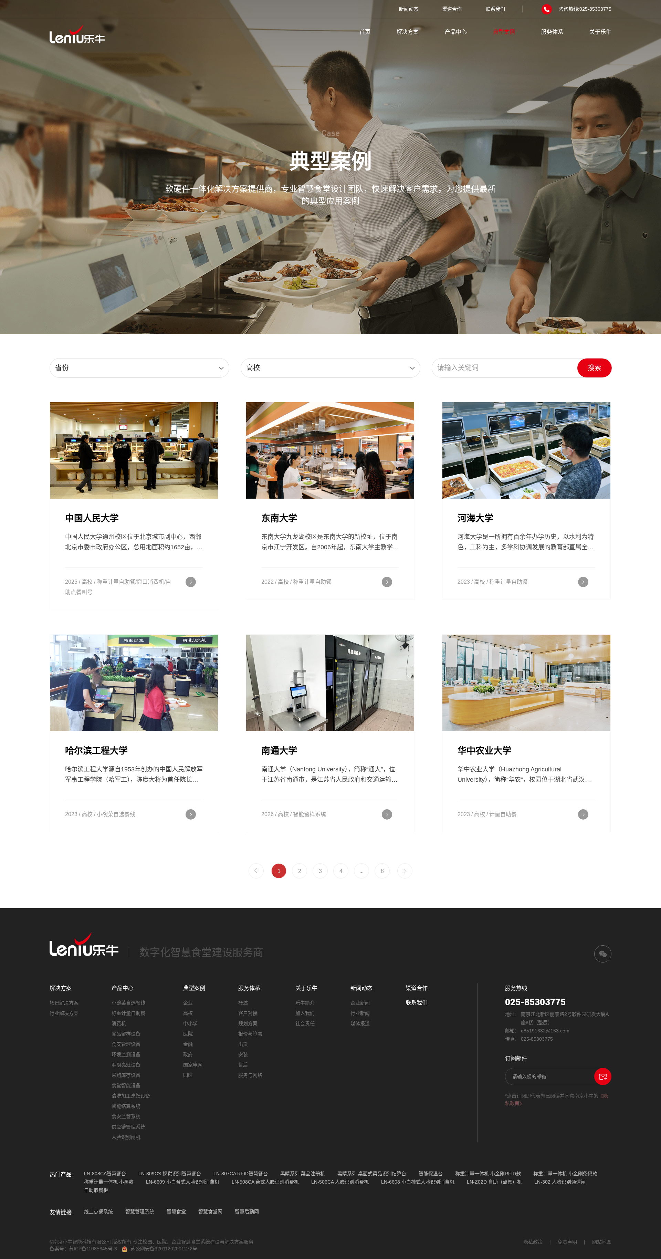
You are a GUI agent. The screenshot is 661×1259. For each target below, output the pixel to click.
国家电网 (192, 1065)
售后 (243, 1065)
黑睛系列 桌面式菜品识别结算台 (371, 1173)
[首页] (77, 33)
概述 (243, 1003)
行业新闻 (360, 1013)
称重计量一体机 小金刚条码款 (565, 1173)
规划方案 (248, 1023)
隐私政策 (533, 1242)
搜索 (594, 368)
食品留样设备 (126, 1034)
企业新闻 (360, 1003)
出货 (243, 1044)
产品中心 (456, 32)
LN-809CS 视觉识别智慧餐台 (169, 1173)
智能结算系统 (126, 1106)
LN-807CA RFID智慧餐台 (240, 1173)
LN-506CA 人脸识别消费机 (340, 1182)
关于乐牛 (600, 32)
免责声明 (567, 1242)
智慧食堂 (176, 1211)
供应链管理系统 (128, 1127)
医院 (188, 1034)
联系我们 (495, 9)
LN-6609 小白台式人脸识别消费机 (182, 1182)
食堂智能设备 (126, 1085)
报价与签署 (250, 1034)
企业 (188, 1003)
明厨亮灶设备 (126, 1065)
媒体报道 (360, 1023)
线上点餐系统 (98, 1211)
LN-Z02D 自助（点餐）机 (494, 1182)
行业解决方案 (64, 1013)
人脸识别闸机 (126, 1137)
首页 (364, 32)
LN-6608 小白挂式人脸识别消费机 (417, 1182)
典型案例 (504, 32)
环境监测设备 (126, 1054)
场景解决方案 (64, 1003)
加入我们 (305, 1013)
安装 (243, 1054)
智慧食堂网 (210, 1211)
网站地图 (601, 1242)
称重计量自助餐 (128, 1013)
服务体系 (552, 32)
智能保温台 (431, 1173)
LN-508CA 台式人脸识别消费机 (265, 1182)
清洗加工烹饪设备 (131, 1096)
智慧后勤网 (247, 1211)
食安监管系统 (126, 1116)
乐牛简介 (305, 1003)
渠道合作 (452, 9)
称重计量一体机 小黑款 (109, 1182)
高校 (188, 1013)
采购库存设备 (126, 1075)
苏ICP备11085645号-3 (93, 1248)
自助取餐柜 (96, 1190)
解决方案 (408, 32)
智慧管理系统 (139, 1211)
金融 (188, 1044)
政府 (188, 1054)
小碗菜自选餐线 (128, 1003)
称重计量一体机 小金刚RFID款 (488, 1173)
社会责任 (305, 1023)
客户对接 (248, 1013)
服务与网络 (250, 1075)
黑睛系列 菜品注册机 (302, 1173)
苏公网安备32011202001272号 (163, 1248)
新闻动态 (408, 9)
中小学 (190, 1023)
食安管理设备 (126, 1044)
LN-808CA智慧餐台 (105, 1173)
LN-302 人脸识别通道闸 (560, 1182)
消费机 (119, 1023)
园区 (188, 1075)
